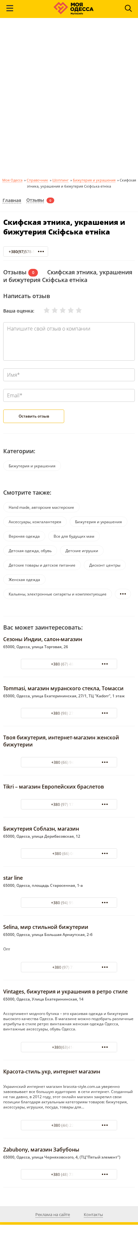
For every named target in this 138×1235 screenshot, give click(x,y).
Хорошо (66, 310)
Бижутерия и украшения (94, 180)
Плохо (50, 310)
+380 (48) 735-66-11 (69, 1174)
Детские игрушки (81, 550)
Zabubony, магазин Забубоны (41, 1149)
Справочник (37, 180)
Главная (12, 200)
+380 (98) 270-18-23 (69, 713)
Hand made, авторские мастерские (41, 507)
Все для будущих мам (74, 536)
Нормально (58, 310)
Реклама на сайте (52, 1214)
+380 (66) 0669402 (69, 853)
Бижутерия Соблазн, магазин (41, 828)
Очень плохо (42, 310)
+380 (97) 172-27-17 (69, 804)
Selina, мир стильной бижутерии (45, 927)
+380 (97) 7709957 (69, 967)
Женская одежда (24, 579)
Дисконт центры (104, 565)
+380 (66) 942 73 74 (69, 762)
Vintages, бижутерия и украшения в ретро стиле (65, 991)
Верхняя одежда (24, 536)
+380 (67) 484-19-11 (69, 664)
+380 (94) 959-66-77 (69, 902)
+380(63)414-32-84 (69, 1047)
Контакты (93, 1214)
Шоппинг (60, 180)
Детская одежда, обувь (30, 550)
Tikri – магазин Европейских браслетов (53, 786)
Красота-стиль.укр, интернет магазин (51, 1071)
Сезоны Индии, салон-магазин (42, 639)
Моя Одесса (12, 180)
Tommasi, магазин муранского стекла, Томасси (63, 688)
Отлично (74, 310)
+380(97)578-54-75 (26, 251)
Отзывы (35, 200)
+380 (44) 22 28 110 (69, 1125)
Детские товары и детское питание (42, 565)
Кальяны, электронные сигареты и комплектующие (58, 594)
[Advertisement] (69, 100)
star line (13, 877)
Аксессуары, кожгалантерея (35, 522)
